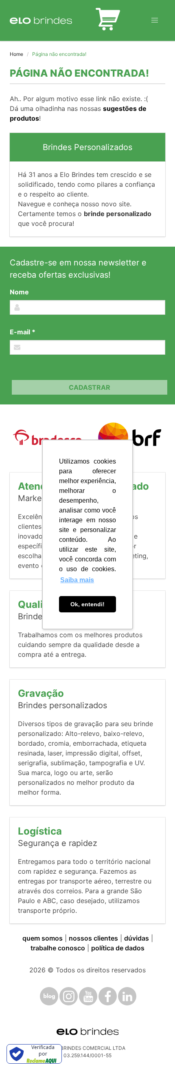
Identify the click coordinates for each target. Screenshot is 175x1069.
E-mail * (22, 332)
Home (16, 54)
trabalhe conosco (58, 948)
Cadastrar (89, 387)
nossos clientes (93, 938)
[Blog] (49, 996)
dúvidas (136, 938)
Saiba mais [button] (77, 579)
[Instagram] (68, 996)
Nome (19, 292)
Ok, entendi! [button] (87, 604)
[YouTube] (88, 996)
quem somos (42, 938)
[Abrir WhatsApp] (154, 1048)
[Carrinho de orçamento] (108, 20)
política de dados (117, 948)
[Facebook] (107, 996)
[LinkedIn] (127, 996)
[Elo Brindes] (41, 20)
